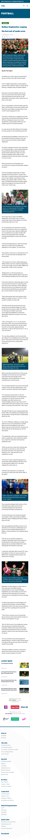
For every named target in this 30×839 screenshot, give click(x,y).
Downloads (5, 834)
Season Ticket (5, 784)
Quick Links (5, 820)
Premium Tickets (6, 786)
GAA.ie (3, 733)
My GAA (4, 759)
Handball (4, 812)
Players (3, 764)
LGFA (2, 808)
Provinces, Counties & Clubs (9, 750)
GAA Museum (5, 794)
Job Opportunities (6, 747)
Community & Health (7, 772)
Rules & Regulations (7, 752)
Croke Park (5, 791)
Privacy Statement (6, 828)
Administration (5, 745)
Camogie (4, 810)
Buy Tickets (4, 782)
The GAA (4, 743)
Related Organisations (9, 805)
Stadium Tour (5, 796)
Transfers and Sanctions (8, 822)
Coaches (3, 766)
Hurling (3, 738)
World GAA (4, 774)
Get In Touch (5, 754)
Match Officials (5, 770)
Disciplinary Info (6, 824)
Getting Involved (6, 761)
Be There (4, 780)
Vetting (3, 826)
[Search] (23, 5)
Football (3, 736)
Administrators (5, 768)
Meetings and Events (7, 800)
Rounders (4, 814)
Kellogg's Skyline (6, 798)
